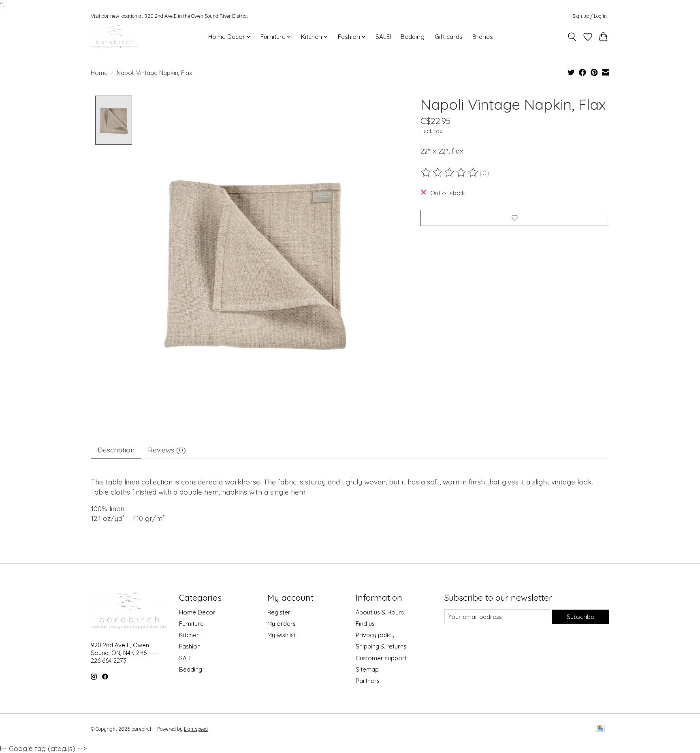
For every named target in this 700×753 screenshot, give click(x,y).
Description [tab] (116, 449)
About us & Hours (380, 612)
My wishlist (281, 635)
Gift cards (449, 37)
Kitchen (189, 635)
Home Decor (197, 612)
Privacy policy (375, 635)
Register (278, 612)
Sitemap (367, 669)
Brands (482, 37)
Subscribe (580, 617)
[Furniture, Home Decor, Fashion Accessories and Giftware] (115, 37)
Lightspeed (196, 729)
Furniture (191, 623)
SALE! (383, 37)
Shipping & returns (381, 646)
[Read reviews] (450, 172)
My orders (281, 623)
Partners (368, 681)
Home (99, 73)
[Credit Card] (600, 729)
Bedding (413, 37)
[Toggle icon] (572, 37)
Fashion (190, 646)
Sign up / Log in (589, 16)
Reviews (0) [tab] (167, 449)
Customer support (381, 658)
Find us (365, 623)
